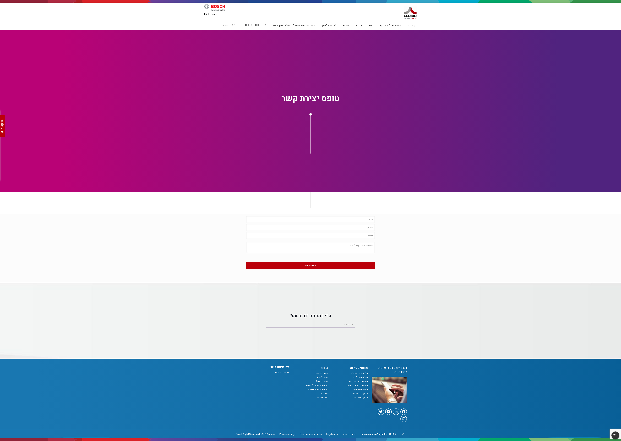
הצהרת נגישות (349, 434)
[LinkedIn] (396, 411)
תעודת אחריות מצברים (318, 389)
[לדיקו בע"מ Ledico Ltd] (410, 11)
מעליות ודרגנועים (360, 389)
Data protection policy (311, 434)
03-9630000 (254, 25)
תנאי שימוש (322, 397)
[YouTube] (388, 411)
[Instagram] (403, 419)
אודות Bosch (322, 381)
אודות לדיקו (322, 377)
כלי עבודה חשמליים (359, 373)
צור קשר (214, 14)
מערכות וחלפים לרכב (358, 381)
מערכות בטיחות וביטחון (357, 385)
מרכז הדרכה (322, 393)
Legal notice (332, 434)
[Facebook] (403, 411)
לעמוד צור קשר (282, 372)
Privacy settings (287, 434)
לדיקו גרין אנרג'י (360, 393)
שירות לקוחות (322, 373)
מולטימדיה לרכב (360, 377)
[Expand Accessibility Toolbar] (615, 435)
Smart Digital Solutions (247, 434)
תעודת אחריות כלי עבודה (316, 385)
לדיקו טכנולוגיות (360, 397)
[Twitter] (381, 411)
